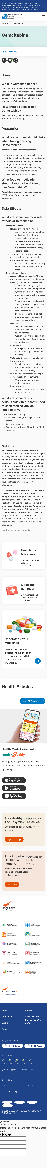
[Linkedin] (11, 1061)
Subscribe (12, 884)
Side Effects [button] (10, 51)
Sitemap (27, 1080)
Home (4, 23)
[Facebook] (4, 1061)
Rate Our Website (30, 1086)
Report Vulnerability (9, 1091)
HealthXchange (14, 1046)
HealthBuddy (27, 565)
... (9, 23)
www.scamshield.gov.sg (29, 9)
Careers (28, 1010)
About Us (6, 1010)
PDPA (4, 1086)
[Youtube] (31, 1061)
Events (5, 1023)
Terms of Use (7, 1080)
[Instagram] (17, 1061)
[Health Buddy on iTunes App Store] (14, 780)
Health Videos (36, 1046)
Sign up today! (14, 839)
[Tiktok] (24, 1061)
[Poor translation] (8, 1134)
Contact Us (7, 1016)
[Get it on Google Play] (14, 788)
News (4, 1029)
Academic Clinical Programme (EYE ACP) (33, 1019)
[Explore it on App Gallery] (14, 796)
